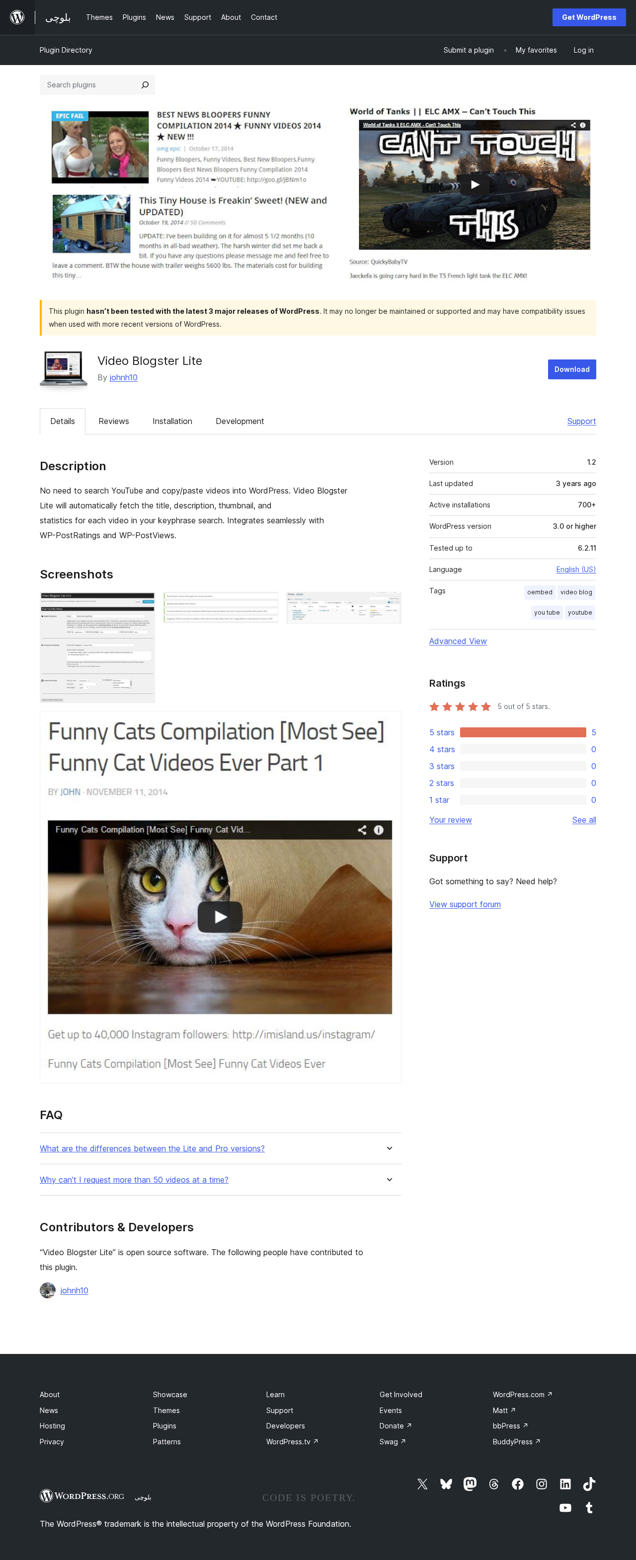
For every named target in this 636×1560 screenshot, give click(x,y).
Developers (285, 1425)
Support (581, 421)
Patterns (167, 1441)
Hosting (52, 1425)
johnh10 (124, 377)
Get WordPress (589, 17)
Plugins (164, 1425)
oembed (540, 592)
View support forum (465, 904)
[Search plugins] (145, 85)
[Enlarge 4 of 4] (388, 724)
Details (62, 421)
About (50, 1394)
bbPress (511, 1425)
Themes (166, 1410)
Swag (393, 1441)
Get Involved (401, 1394)
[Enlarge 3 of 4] (388, 605)
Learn (275, 1394)
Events (391, 1410)
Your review (450, 820)
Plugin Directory (66, 50)
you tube (547, 612)
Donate (396, 1425)
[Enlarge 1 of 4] (142, 605)
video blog (576, 592)
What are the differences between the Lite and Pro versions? (152, 1148)
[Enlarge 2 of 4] (265, 605)
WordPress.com (523, 1394)
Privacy (52, 1441)
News (49, 1410)
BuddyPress (517, 1441)
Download (572, 369)
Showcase (170, 1394)
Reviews (113, 421)
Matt (504, 1410)
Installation (172, 421)
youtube (580, 612)
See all (584, 820)
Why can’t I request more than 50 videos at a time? (134, 1180)
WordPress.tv (292, 1441)
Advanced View (458, 641)
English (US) (576, 569)
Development (240, 421)
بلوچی (143, 1497)
